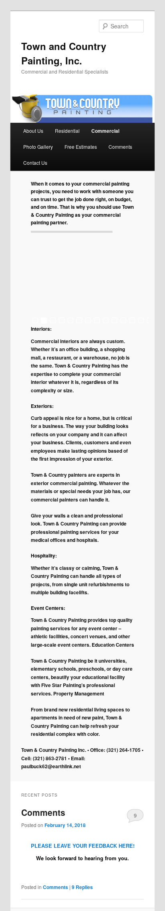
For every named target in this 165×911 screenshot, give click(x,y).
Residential (67, 130)
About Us (33, 130)
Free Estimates (80, 146)
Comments (120, 146)
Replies (82, 887)
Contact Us (35, 162)
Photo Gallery (38, 146)
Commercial (105, 130)
